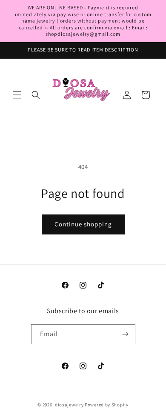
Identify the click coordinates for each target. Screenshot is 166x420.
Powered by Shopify (107, 405)
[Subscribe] (125, 334)
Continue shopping (83, 224)
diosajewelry (69, 405)
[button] (17, 95)
